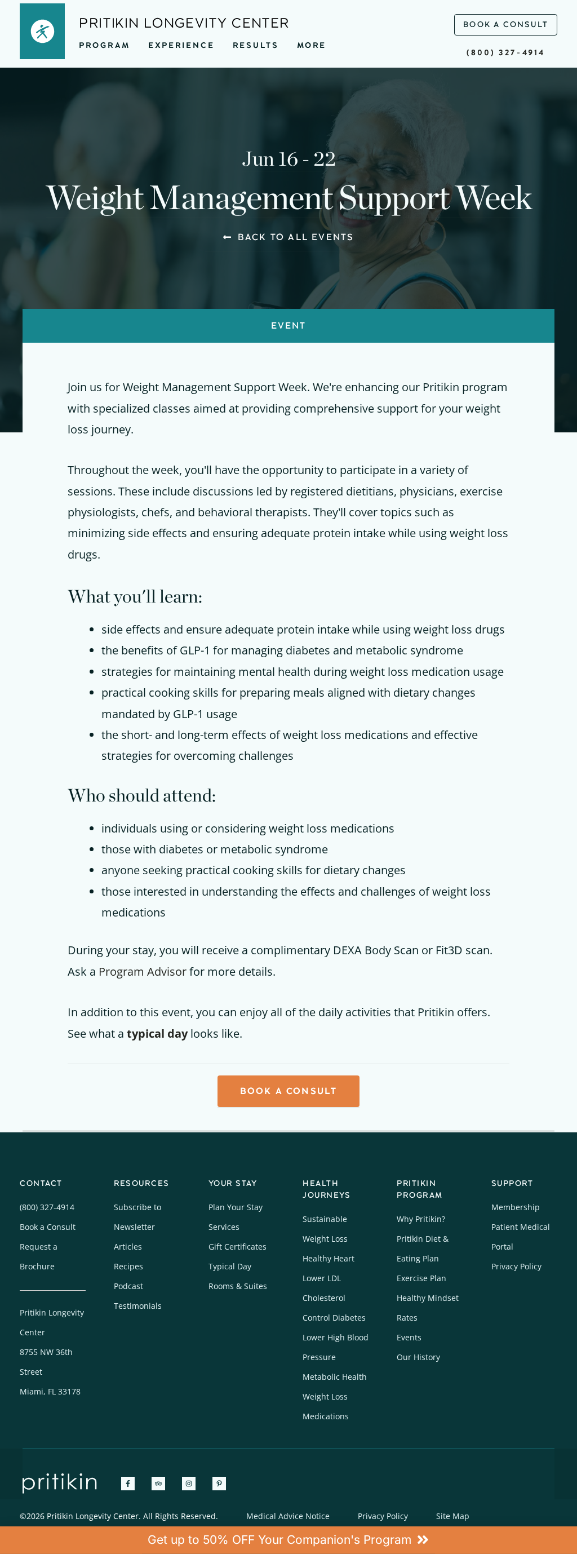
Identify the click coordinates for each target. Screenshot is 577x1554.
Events (409, 1337)
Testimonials (138, 1305)
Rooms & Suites (237, 1286)
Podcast (128, 1286)
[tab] (288, 326)
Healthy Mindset (428, 1297)
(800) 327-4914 (506, 53)
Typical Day (229, 1266)
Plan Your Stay (235, 1207)
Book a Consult (48, 1226)
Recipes (128, 1266)
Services (223, 1226)
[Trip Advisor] (158, 1483)
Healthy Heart (328, 1258)
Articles (128, 1246)
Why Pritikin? (421, 1219)
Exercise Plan (421, 1278)
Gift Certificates (237, 1246)
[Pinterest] (219, 1483)
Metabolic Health (335, 1376)
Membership (515, 1207)
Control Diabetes (334, 1317)
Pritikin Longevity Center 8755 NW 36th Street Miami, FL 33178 (52, 1352)
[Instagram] (189, 1483)
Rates (407, 1317)
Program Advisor (143, 971)
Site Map (452, 1516)
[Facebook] (128, 1483)
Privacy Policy (516, 1266)
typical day (157, 1033)
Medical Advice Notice (288, 1516)
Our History (418, 1357)
